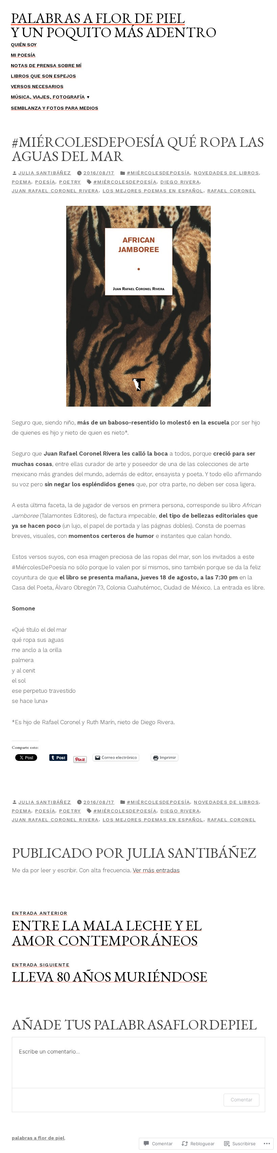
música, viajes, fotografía (48, 97)
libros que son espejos (43, 76)
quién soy (23, 44)
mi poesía (23, 55)
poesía (45, 182)
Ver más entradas (156, 870)
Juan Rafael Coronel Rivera (55, 190)
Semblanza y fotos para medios (54, 108)
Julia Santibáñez (45, 172)
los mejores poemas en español (153, 190)
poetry (70, 182)
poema (21, 182)
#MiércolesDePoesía (158, 172)
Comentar (241, 1099)
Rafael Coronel (231, 190)
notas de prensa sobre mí (46, 65)
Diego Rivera (180, 182)
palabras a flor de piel (98, 17)
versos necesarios (37, 86)
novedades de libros (226, 172)
